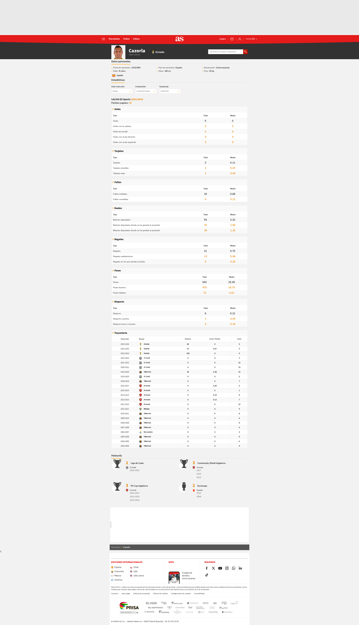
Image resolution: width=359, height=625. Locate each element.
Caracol (234, 603)
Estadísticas (118, 80)
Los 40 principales (163, 603)
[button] (129, 612)
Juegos (222, 39)
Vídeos (136, 39)
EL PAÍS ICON (177, 612)
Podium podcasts (164, 612)
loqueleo (201, 612)
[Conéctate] (239, 39)
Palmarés (116, 455)
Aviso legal (126, 593)
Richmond (233, 607)
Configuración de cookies (181, 593)
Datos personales (120, 61)
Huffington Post (155, 607)
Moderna (149, 612)
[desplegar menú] (103, 39)
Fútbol (126, 39)
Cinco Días (179, 607)
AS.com (215, 603)
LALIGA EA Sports (143, 91)
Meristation (213, 612)
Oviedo (115, 91)
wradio (170, 607)
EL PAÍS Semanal (199, 607)
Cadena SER (205, 603)
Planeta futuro (210, 607)
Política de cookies (160, 593)
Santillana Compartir (192, 603)
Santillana (177, 603)
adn (224, 603)
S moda (189, 612)
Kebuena (221, 607)
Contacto (114, 593)
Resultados (114, 39)
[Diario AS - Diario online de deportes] (179, 39)
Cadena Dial (190, 607)
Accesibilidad (199, 593)
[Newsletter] (232, 39)
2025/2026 (164, 91)
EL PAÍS (151, 603)
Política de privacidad (141, 593)
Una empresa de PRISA (129, 606)
